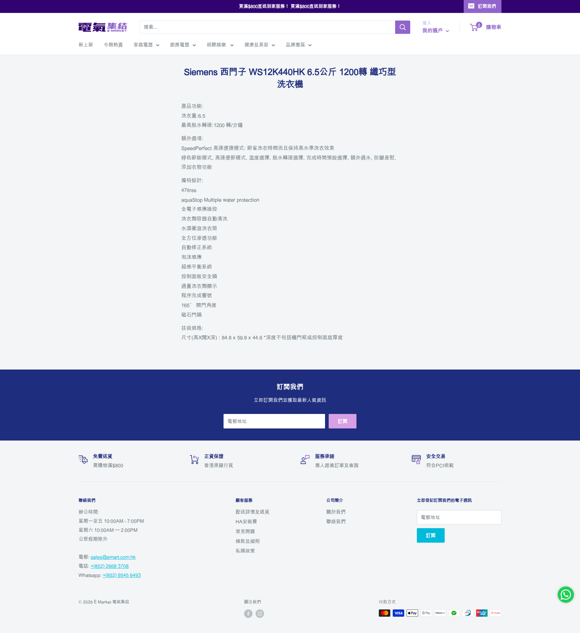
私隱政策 (245, 550)
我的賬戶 (433, 30)
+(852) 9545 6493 (122, 575)
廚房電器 (179, 44)
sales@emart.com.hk (113, 556)
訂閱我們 (487, 6)
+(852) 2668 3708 (110, 566)
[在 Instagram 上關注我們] (260, 613)
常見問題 (245, 531)
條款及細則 (248, 541)
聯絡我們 (336, 521)
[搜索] (402, 27)
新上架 (86, 44)
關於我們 (336, 511)
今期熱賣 (113, 44)
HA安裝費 (246, 521)
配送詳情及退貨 (252, 511)
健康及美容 (256, 44)
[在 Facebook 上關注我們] (248, 613)
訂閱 (342, 421)
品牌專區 (295, 44)
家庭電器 (143, 44)
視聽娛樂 (217, 44)
